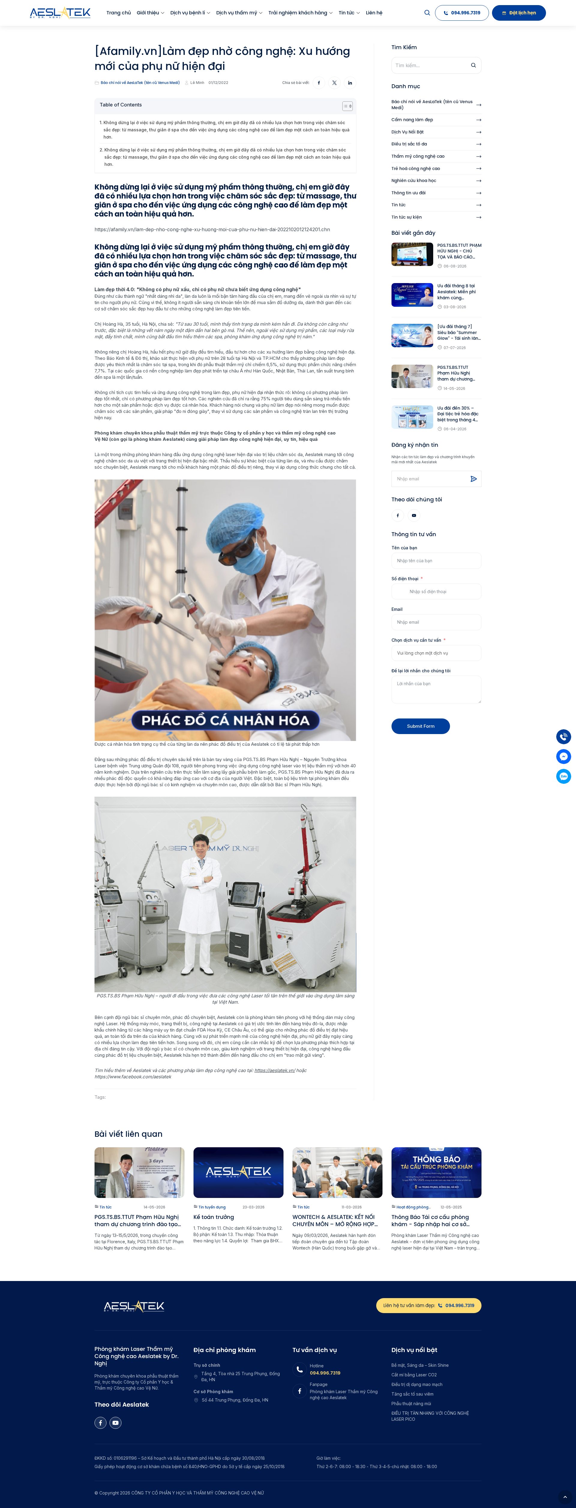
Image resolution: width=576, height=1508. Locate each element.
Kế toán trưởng (214, 1217)
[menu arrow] (162, 13)
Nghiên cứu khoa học (414, 181)
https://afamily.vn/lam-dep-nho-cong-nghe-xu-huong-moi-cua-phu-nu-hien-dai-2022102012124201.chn (212, 229)
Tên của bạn (404, 547)
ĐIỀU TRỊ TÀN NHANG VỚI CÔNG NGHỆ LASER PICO (430, 1416)
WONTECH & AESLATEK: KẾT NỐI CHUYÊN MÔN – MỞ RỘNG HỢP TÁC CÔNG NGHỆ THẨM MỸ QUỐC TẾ (337, 1221)
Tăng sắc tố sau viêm (413, 1393)
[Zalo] (563, 776)
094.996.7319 (325, 1372)
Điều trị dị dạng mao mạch (417, 1384)
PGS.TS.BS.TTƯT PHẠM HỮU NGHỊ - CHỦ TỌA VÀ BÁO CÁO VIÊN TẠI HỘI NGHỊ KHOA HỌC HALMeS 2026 (459, 251)
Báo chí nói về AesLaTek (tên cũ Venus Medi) (140, 83)
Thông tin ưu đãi (409, 193)
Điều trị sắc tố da (409, 144)
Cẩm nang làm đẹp (412, 120)
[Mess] (563, 756)
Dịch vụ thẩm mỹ (236, 12)
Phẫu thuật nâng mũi (411, 1403)
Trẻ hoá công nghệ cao (416, 169)
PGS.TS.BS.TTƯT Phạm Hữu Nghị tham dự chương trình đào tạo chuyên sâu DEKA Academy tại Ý (459, 373)
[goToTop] (565, 1497)
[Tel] (563, 736)
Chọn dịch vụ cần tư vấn (416, 640)
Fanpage (319, 1384)
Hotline (317, 1365)
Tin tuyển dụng (212, 1207)
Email (397, 609)
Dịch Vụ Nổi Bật (408, 132)
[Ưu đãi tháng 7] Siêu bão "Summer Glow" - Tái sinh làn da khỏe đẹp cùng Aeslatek (457, 333)
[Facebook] (398, 515)
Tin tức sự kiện (407, 217)
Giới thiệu (148, 12)
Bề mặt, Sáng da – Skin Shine (420, 1365)
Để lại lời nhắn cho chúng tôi (421, 670)
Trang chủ (118, 12)
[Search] (427, 12)
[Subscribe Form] (473, 479)
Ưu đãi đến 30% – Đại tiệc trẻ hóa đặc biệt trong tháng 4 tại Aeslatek (457, 414)
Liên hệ (374, 12)
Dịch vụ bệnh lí (187, 12)
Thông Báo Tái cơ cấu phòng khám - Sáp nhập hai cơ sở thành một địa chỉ (430, 1221)
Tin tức (347, 12)
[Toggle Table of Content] (344, 106)
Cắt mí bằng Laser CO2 (414, 1374)
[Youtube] (414, 515)
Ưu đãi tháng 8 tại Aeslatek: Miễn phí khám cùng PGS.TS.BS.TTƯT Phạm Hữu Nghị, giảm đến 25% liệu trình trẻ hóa (456, 292)
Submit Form (421, 726)
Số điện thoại (405, 578)
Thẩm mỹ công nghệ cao (418, 156)
